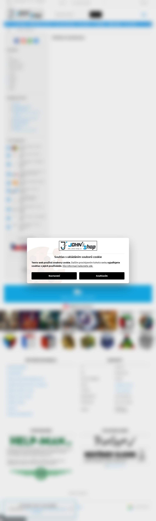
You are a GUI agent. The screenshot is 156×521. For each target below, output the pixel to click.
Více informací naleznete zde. (77, 266)
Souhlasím (101, 276)
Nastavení (53, 276)
